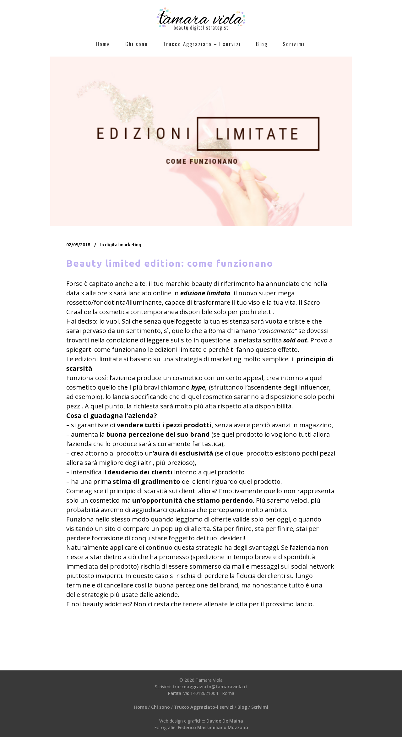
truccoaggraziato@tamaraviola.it (209, 687)
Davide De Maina (224, 721)
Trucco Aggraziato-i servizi (204, 707)
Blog (242, 707)
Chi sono (160, 707)
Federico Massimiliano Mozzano (213, 727)
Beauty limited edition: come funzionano (169, 263)
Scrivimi (259, 707)
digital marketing (123, 244)
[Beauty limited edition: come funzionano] (201, 141)
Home (140, 707)
